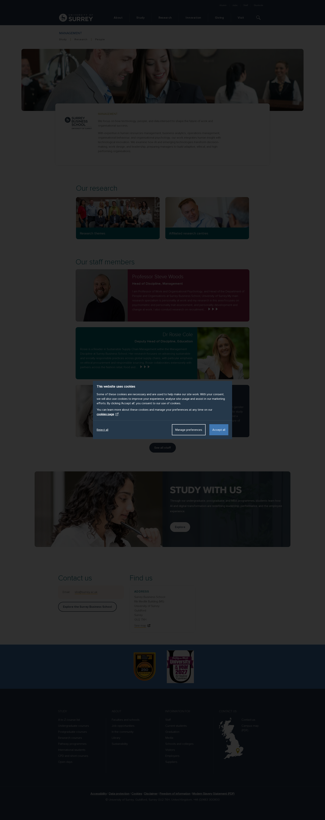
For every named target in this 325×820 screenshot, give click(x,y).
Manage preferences (188, 430)
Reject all (102, 430)
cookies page (105, 414)
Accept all (218, 430)
